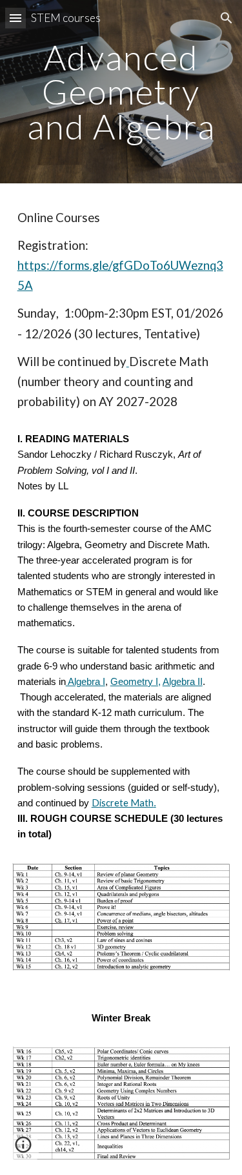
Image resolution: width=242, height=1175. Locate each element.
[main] (121, 91)
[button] (15, 18)
